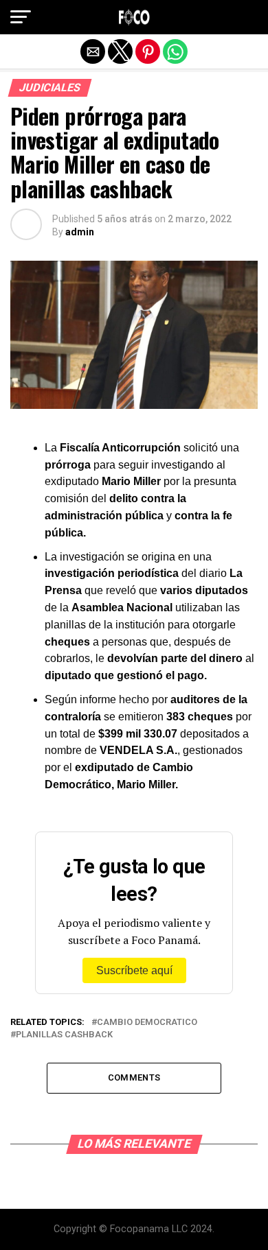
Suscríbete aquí (134, 970)
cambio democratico (147, 1022)
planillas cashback (64, 1034)
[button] (20, 17)
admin (79, 231)
